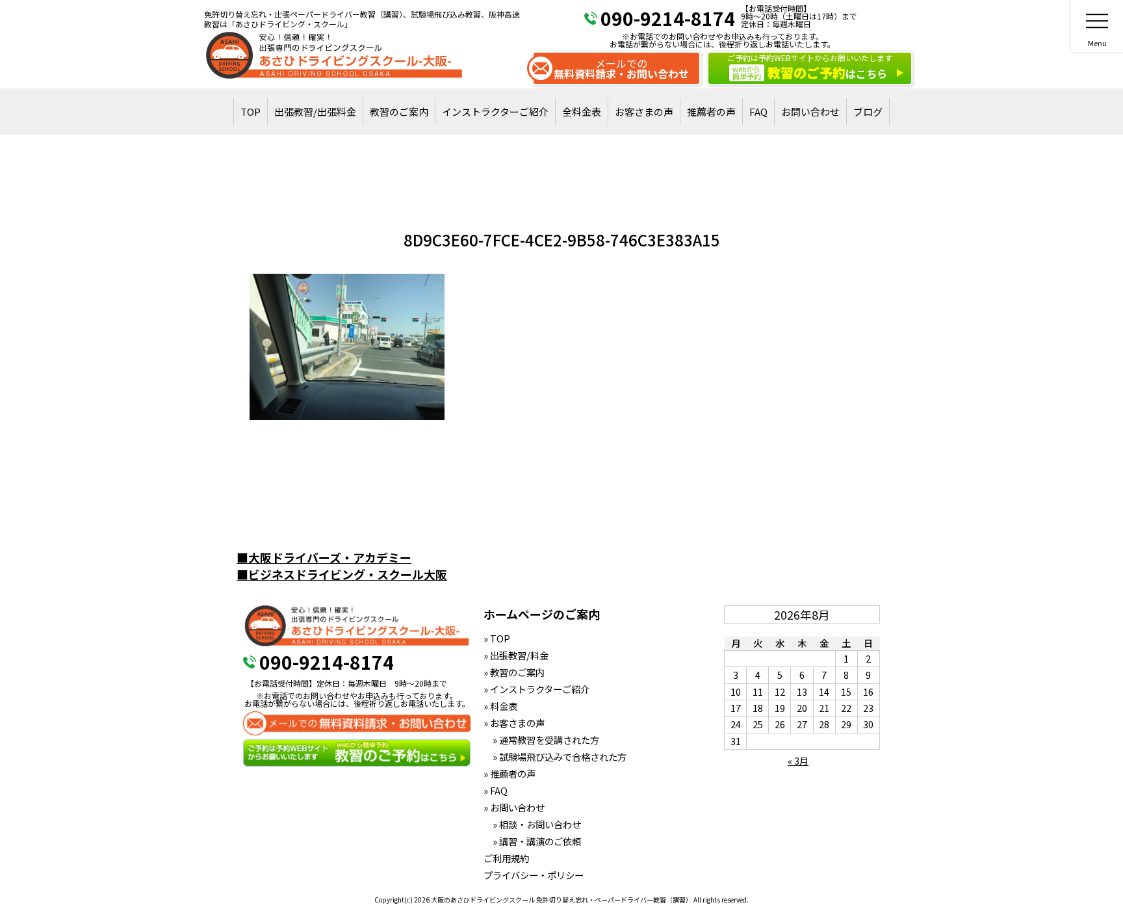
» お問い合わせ (514, 807)
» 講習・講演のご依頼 (532, 841)
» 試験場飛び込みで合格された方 (555, 756)
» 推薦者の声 (510, 773)
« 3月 (798, 760)
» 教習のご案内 (514, 672)
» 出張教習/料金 (516, 655)
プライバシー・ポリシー (534, 874)
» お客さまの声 (514, 722)
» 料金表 (500, 705)
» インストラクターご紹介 (536, 688)
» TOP (497, 638)
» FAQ (496, 790)
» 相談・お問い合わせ (532, 824)
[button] (347, 347)
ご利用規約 (506, 857)
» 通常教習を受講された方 (541, 739)
